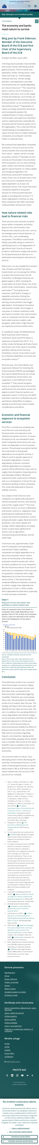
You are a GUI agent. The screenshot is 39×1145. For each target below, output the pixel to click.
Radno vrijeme (10, 989)
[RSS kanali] (32, 1075)
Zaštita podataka (11, 1023)
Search (29, 6)
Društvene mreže (11, 995)
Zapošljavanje (10, 973)
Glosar (7, 976)
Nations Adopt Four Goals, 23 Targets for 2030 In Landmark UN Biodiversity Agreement (21, 897)
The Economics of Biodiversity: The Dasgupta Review (18, 825)
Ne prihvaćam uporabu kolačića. (20, 1137)
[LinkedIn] (12, 1075)
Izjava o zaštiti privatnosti (14, 1013)
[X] (7, 1075)
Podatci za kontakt (11, 982)
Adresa (7, 986)
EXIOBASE (13, 949)
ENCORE (13, 834)
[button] (35, 2)
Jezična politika (10, 1020)
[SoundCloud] (27, 1075)
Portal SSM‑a (9, 1053)
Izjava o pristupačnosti (13, 1026)
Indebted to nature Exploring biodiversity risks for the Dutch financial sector (19, 909)
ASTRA (7, 1047)
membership (18, 937)
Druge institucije (11, 979)
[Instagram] (17, 1075)
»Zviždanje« (9, 1057)
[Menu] (35, 6)
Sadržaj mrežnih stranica (13, 1061)
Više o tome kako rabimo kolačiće (20, 1132)
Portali (7, 1044)
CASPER (7, 1050)
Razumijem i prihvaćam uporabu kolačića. (20, 1141)
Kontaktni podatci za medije (15, 992)
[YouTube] (22, 1075)
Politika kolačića (11, 1016)
